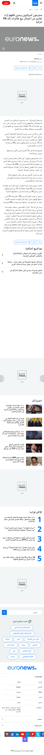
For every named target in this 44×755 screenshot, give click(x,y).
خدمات (39, 719)
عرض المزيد (38, 725)
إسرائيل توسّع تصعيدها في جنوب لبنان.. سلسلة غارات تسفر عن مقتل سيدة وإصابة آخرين (24, 263)
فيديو (40, 702)
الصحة (18, 692)
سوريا (23, 645)
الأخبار (36, 10)
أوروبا (40, 682)
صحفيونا (39, 707)
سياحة (13, 656)
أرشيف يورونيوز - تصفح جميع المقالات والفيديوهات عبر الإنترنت (11, 709)
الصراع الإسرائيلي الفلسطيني (22, 633)
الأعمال (40, 687)
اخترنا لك (37, 400)
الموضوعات (38, 676)
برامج (19, 702)
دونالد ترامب (10, 645)
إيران (18, 639)
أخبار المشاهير (26, 651)
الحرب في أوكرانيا (33, 639)
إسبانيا (7, 639)
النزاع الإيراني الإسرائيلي (22, 627)
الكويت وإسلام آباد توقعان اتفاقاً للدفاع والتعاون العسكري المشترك (27, 254)
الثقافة (18, 697)
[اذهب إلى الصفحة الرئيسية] (35, 3)
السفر (40, 697)
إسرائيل (35, 645)
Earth (18, 687)
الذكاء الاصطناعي (27, 656)
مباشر (6, 3)
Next (40, 692)
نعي (14, 651)
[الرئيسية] (41, 10)
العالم (30, 10)
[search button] (4, 612)
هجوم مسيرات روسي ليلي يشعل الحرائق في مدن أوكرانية (26, 271)
